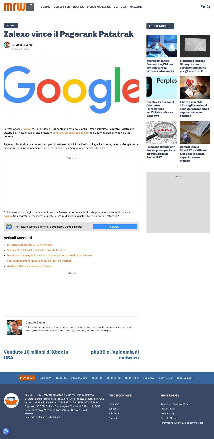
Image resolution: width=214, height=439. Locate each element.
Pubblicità (114, 413)
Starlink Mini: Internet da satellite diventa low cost (36, 250)
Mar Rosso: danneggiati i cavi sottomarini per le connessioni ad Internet (49, 255)
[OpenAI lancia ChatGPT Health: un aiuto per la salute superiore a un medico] (195, 132)
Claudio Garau (24, 45)
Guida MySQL (114, 378)
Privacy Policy (168, 408)
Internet (11, 25)
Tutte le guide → (185, 378)
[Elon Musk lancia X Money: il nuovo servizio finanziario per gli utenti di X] (195, 46)
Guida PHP (97, 378)
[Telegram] (128, 45)
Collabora (114, 408)
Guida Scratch (165, 378)
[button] (208, 6)
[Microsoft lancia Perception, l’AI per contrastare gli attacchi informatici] (161, 46)
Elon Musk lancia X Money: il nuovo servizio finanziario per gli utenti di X (193, 66)
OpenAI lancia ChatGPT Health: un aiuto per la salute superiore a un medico (193, 153)
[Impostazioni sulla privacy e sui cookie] (6, 431)
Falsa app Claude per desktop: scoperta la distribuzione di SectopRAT (160, 152)
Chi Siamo (114, 403)
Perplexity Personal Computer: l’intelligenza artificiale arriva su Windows (160, 109)
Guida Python (132, 378)
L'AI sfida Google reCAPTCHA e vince (29, 244)
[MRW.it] (19, 7)
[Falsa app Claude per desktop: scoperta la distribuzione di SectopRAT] (161, 132)
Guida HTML (45, 378)
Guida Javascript (79, 378)
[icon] (203, 6)
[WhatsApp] (121, 45)
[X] (107, 45)
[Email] (136, 45)
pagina (8, 216)
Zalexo (27, 128)
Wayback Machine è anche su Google (29, 266)
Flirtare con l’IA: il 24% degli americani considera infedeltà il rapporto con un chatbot (194, 109)
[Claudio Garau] (8, 45)
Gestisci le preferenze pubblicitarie (42, 417)
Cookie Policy (167, 413)
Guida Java (148, 378)
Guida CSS (61, 378)
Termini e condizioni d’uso (174, 403)
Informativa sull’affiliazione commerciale (182, 422)
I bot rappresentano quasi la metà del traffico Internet (39, 260)
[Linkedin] (114, 45)
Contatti (113, 418)
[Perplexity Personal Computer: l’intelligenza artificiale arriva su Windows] (161, 87)
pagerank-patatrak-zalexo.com (71, 132)
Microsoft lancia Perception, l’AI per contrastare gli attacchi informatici (160, 66)
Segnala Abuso (168, 418)
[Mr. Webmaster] (11, 400)
